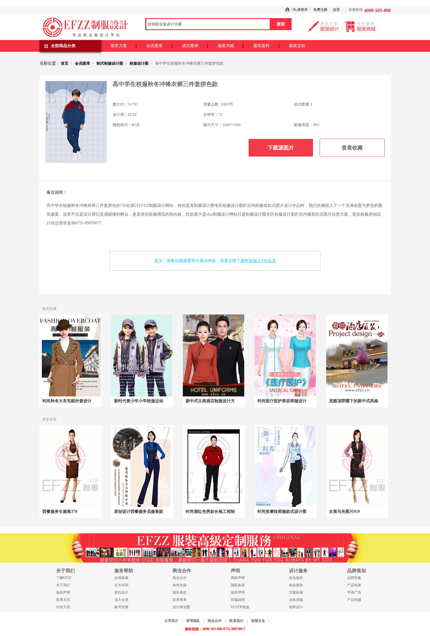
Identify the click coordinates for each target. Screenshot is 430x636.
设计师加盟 (181, 607)
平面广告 (354, 592)
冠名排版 (296, 600)
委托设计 (121, 592)
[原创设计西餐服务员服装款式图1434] (142, 466)
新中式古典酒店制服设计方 (210, 401)
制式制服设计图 (110, 63)
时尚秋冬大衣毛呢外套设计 (67, 401)
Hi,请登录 (300, 10)
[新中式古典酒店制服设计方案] (213, 355)
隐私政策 (238, 585)
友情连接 (180, 585)
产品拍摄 (354, 600)
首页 (64, 63)
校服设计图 (139, 63)
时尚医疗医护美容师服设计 (282, 401)
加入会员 (121, 600)
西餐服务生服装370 (59, 511)
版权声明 (63, 592)
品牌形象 (354, 578)
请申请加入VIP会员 (258, 261)
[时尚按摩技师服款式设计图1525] (285, 466)
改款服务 (296, 585)
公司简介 (171, 621)
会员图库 (154, 46)
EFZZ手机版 (240, 607)
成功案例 (190, 46)
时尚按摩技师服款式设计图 (282, 511)
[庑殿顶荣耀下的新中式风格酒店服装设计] (357, 355)
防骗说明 (238, 600)
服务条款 (180, 592)
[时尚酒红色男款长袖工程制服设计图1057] (213, 466)
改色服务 (296, 578)
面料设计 (296, 607)
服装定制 (297, 46)
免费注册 (320, 10)
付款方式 (63, 607)
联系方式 (63, 600)
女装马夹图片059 (344, 511)
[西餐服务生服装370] (70, 466)
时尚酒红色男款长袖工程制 (210, 511)
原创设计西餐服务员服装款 (138, 511)
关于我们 (63, 585)
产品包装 (354, 585)
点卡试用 (121, 585)
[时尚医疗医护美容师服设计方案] (285, 355)
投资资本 (180, 600)
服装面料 (261, 46)
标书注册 (121, 607)
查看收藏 (352, 148)
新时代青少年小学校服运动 (138, 401)
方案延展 (296, 592)
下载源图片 (281, 148)
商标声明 (238, 578)
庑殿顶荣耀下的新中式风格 (353, 401)
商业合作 (180, 578)
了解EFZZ (63, 578)
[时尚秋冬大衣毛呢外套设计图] (70, 355)
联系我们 (236, 621)
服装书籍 (226, 46)
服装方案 (119, 46)
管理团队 (193, 621)
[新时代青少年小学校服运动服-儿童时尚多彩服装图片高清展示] (142, 355)
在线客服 (121, 578)
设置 (336, 10)
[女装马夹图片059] (357, 466)
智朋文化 (258, 621)
